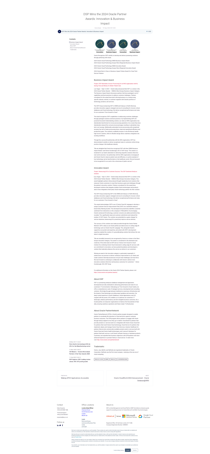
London (84, 413)
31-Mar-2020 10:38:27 (75, 349)
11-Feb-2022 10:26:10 (75, 357)
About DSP (73, 46)
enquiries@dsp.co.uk (62, 417)
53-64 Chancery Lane (87, 411)
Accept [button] (127, 450)
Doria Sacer (98, 28)
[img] (147, 32)
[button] (59, 31)
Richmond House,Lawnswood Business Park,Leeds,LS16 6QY (89, 423)
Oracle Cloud (99, 359)
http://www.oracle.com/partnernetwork (108, 340)
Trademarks (73, 49)
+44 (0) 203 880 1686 (62, 410)
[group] (105, 31)
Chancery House (86, 410)
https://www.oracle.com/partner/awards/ (105, 272)
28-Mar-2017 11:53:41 (75, 342)
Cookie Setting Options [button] (119, 450)
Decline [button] (135, 450)
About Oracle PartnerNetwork (77, 47)
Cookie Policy (78, 437)
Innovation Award (74, 44)
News (106, 359)
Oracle (113, 359)
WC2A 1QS (84, 415)
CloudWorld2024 (122, 359)
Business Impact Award (76, 42)
